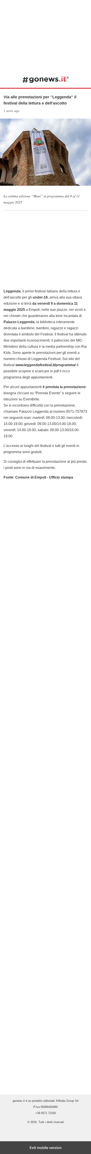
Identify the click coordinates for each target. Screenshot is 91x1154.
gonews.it (45, 79)
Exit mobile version (46, 1147)
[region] (45, 35)
